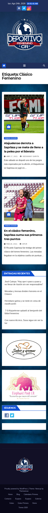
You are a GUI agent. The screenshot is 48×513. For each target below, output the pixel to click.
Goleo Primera (23, 503)
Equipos (18, 499)
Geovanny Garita (30, 156)
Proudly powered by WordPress (16, 489)
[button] (44, 65)
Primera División (11, 138)
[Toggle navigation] (24, 66)
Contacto (8, 499)
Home (10, 494)
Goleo (11, 503)
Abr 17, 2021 (12, 156)
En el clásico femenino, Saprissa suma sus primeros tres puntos (23, 235)
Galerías (38, 499)
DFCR (24, 244)
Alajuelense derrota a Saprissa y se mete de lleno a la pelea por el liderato (23, 147)
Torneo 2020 (23, 507)
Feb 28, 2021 (11, 244)
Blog (18, 494)
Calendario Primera (31, 494)
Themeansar (23, 491)
